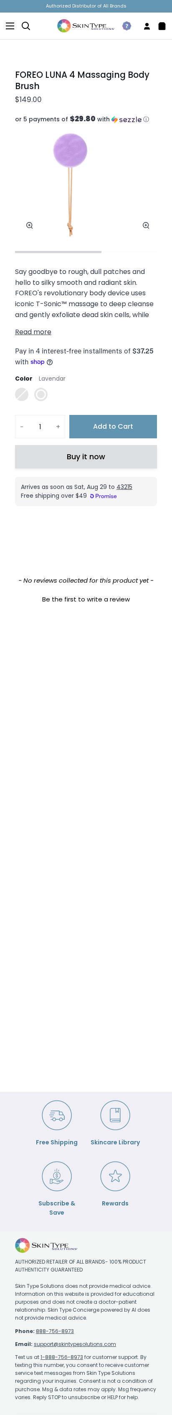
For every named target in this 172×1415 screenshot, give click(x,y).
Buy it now (86, 456)
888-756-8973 (55, 1331)
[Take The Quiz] (123, 26)
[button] (86, 119)
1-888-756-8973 (61, 1357)
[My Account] (143, 26)
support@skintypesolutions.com (75, 1344)
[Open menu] (7, 26)
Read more (33, 332)
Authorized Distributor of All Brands (86, 6)
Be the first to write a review (86, 599)
